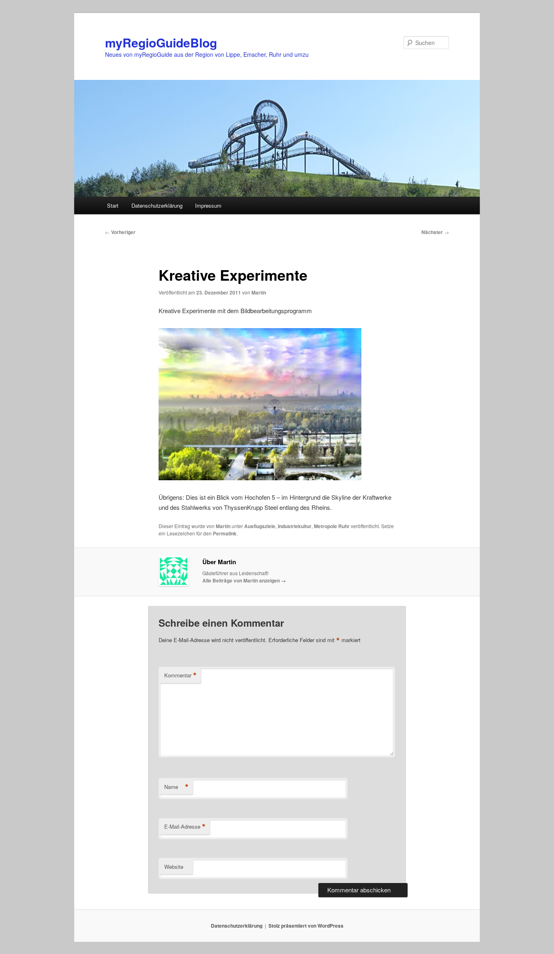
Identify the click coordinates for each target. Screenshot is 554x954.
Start (112, 205)
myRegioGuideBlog (161, 42)
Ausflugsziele (259, 526)
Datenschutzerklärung (157, 205)
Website (173, 866)
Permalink (224, 533)
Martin (258, 292)
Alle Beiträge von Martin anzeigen (244, 580)
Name (176, 786)
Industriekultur (294, 526)
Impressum (208, 205)
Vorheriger (120, 232)
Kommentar (180, 675)
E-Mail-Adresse (185, 826)
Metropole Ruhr (332, 526)
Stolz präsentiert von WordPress (306, 925)
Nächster (435, 232)
